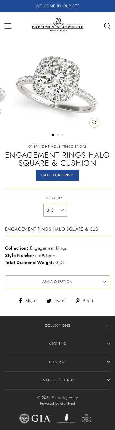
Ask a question (57, 281)
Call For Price (57, 175)
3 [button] (63, 135)
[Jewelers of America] (66, 419)
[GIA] (35, 419)
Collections (57, 325)
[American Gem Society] (86, 419)
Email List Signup (58, 380)
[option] (57, 6)
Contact (57, 362)
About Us (57, 343)
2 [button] (58, 135)
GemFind (67, 403)
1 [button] (53, 135)
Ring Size (55, 198)
